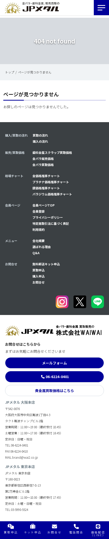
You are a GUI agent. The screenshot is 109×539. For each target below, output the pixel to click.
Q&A (36, 253)
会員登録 (38, 211)
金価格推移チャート (46, 176)
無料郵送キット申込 (46, 264)
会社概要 (38, 240)
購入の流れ (40, 141)
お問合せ (38, 282)
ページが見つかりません (34, 72)
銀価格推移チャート (46, 188)
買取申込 (38, 270)
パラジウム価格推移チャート (52, 194)
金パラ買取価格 (43, 164)
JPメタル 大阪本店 (20, 402)
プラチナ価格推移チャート (50, 182)
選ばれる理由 (41, 247)
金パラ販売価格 (43, 158)
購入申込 (38, 276)
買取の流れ (40, 135)
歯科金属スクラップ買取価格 (52, 152)
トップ (9, 72)
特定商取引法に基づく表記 (50, 223)
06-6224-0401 (57, 376)
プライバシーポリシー (47, 217)
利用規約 (38, 229)
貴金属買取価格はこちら (54, 390)
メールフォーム (54, 362)
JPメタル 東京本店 (20, 466)
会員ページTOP (43, 205)
